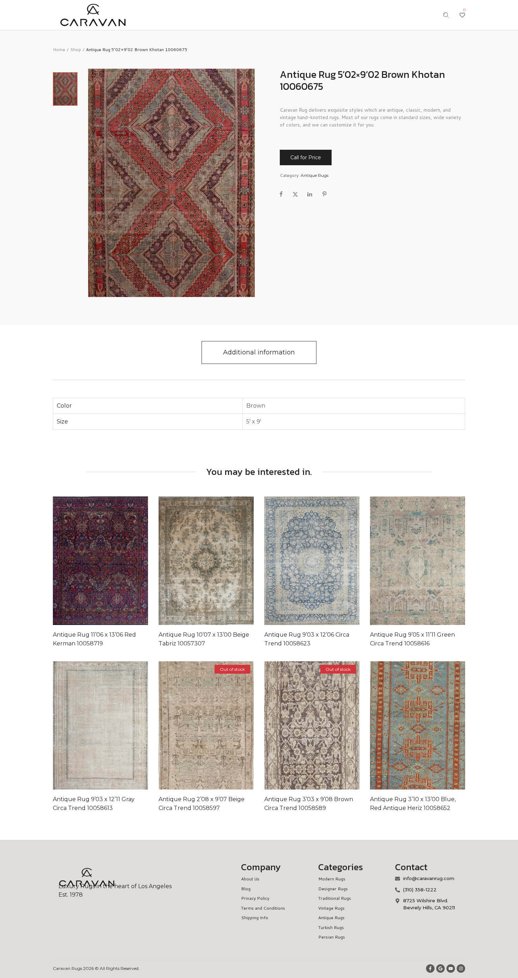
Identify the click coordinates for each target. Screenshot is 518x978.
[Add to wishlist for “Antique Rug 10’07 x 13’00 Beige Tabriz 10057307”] (198, 560)
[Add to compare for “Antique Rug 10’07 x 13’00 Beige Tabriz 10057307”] (228, 560)
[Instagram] (461, 968)
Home (59, 49)
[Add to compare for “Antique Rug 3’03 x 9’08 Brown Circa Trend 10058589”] (334, 725)
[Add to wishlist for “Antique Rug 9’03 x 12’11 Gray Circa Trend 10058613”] (93, 725)
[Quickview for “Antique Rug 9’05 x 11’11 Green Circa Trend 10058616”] (425, 560)
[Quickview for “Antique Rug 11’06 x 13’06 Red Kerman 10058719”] (107, 560)
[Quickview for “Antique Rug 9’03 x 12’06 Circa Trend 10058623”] (319, 560)
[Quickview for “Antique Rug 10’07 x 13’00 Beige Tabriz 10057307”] (213, 560)
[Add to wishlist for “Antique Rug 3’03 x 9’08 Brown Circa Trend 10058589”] (304, 725)
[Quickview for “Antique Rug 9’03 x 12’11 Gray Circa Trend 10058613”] (107, 725)
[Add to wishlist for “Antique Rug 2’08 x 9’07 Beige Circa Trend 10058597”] (198, 725)
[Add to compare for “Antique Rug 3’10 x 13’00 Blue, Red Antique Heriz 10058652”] (439, 725)
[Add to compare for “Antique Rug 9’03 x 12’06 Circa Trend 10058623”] (334, 560)
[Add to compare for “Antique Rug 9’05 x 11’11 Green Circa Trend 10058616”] (439, 560)
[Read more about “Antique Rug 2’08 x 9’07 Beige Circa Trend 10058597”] (184, 725)
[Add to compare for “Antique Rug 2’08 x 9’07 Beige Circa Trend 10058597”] (228, 725)
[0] (462, 15)
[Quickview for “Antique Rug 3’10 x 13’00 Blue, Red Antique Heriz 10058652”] (425, 725)
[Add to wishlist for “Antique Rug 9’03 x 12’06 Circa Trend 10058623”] (304, 560)
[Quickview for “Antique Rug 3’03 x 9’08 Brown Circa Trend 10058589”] (319, 725)
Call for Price (305, 157)
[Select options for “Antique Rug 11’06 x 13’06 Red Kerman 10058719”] (78, 560)
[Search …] (446, 15)
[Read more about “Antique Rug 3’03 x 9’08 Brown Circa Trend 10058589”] (289, 725)
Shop (75, 49)
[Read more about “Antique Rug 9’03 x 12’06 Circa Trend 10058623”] (289, 560)
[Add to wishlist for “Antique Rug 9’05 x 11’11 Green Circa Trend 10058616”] (410, 560)
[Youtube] (450, 968)
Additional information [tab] (259, 352)
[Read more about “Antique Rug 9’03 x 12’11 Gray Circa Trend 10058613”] (78, 725)
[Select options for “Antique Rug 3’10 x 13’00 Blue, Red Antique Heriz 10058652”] (395, 725)
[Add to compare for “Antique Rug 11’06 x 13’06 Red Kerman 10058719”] (122, 560)
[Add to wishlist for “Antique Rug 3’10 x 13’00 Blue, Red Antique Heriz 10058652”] (410, 725)
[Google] (440, 968)
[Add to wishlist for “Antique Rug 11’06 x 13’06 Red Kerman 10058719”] (93, 560)
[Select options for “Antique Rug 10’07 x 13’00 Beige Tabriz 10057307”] (184, 560)
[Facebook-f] (430, 968)
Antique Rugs (314, 175)
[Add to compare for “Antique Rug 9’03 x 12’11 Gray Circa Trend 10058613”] (122, 725)
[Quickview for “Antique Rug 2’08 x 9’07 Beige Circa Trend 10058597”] (213, 725)
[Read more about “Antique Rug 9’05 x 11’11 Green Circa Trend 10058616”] (395, 560)
